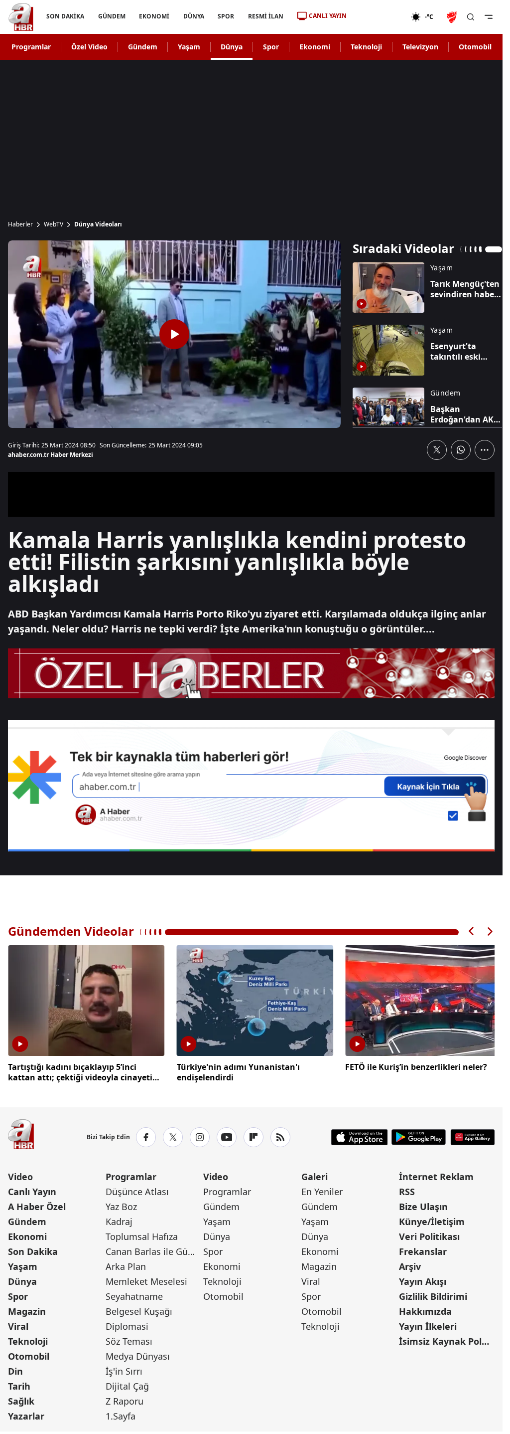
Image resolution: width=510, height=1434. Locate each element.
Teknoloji (366, 46)
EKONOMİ (154, 16)
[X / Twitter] (173, 1135)
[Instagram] (200, 1135)
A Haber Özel (37, 1205)
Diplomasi (127, 1324)
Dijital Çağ (127, 1384)
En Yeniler (322, 1190)
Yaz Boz (121, 1205)
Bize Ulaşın (423, 1205)
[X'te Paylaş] (437, 450)
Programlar (31, 46)
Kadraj (119, 1220)
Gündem (142, 46)
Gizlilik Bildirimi (433, 1294)
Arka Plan (126, 1264)
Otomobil (475, 46)
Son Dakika (33, 1249)
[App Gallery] (472, 1135)
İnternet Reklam (436, 1175)
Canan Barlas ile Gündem (153, 1249)
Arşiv (410, 1264)
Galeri (314, 1175)
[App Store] (359, 1135)
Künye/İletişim (432, 1220)
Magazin (27, 1309)
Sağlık (21, 1399)
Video (20, 1175)
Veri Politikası (429, 1234)
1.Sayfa (120, 1414)
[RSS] (280, 1135)
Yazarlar (26, 1414)
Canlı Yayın (32, 1190)
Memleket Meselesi (146, 1279)
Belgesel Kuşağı (139, 1309)
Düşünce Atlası (137, 1190)
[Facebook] (146, 1135)
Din (15, 1369)
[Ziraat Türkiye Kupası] (453, 16)
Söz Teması (129, 1339)
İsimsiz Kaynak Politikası (447, 1339)
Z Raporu (124, 1399)
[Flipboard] (253, 1135)
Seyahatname (134, 1294)
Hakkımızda (425, 1309)
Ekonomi (314, 46)
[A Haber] (21, 17)
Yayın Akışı (422, 1279)
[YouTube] (227, 1135)
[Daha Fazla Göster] (485, 450)
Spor (271, 46)
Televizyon (420, 46)
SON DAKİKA (65, 16)
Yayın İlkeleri (428, 1324)
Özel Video (89, 46)
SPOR (226, 16)
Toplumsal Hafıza (142, 1234)
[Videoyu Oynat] (174, 334)
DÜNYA (193, 16)
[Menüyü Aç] (489, 17)
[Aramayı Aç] (471, 17)
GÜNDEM (112, 16)
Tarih (19, 1384)
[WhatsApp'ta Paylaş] (461, 450)
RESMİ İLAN (265, 16)
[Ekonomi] (379, 17)
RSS (407, 1190)
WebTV (53, 224)
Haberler (20, 224)
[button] (472, 931)
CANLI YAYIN (328, 15)
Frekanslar (423, 1249)
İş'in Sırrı (124, 1369)
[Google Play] (418, 1135)
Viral (18, 1324)
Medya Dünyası (138, 1354)
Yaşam (189, 46)
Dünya (232, 46)
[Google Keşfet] (251, 786)
